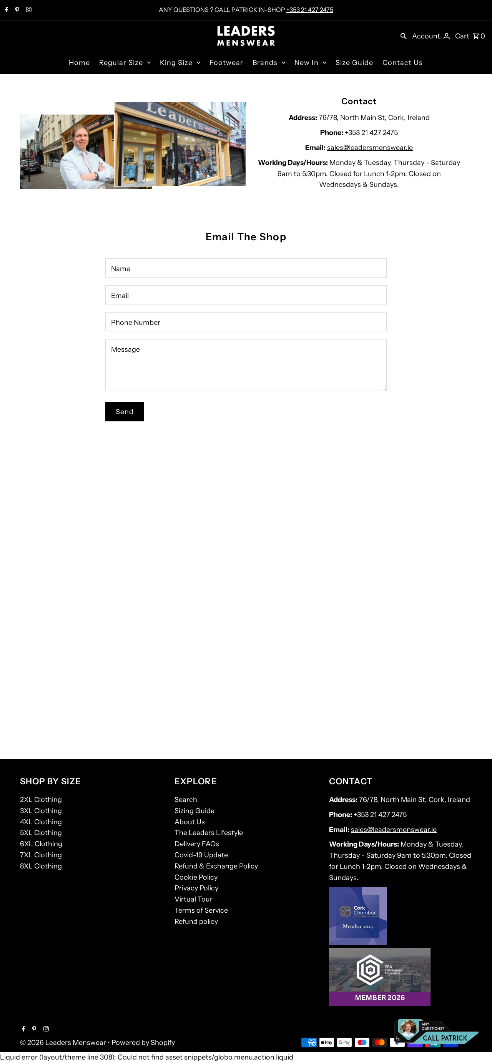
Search (186, 799)
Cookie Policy (196, 877)
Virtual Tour (194, 899)
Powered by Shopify (143, 1042)
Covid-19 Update (201, 855)
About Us (190, 822)
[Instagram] (28, 10)
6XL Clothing (41, 844)
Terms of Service (201, 910)
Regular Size (121, 62)
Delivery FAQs (197, 844)
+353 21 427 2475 (309, 9)
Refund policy (196, 921)
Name (120, 269)
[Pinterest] (16, 10)
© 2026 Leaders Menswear (64, 1042)
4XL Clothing (41, 822)
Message (125, 349)
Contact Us (402, 62)
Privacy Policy (196, 888)
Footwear (226, 62)
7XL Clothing (41, 855)
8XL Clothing (41, 866)
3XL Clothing (41, 811)
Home (79, 62)
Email (120, 295)
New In (306, 62)
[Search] (404, 35)
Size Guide (354, 62)
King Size (176, 62)
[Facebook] (5, 10)
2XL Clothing (41, 799)
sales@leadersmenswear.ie (370, 147)
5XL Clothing (41, 832)
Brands (265, 62)
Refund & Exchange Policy (216, 866)
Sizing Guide (194, 811)
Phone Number (135, 322)
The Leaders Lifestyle (209, 832)
